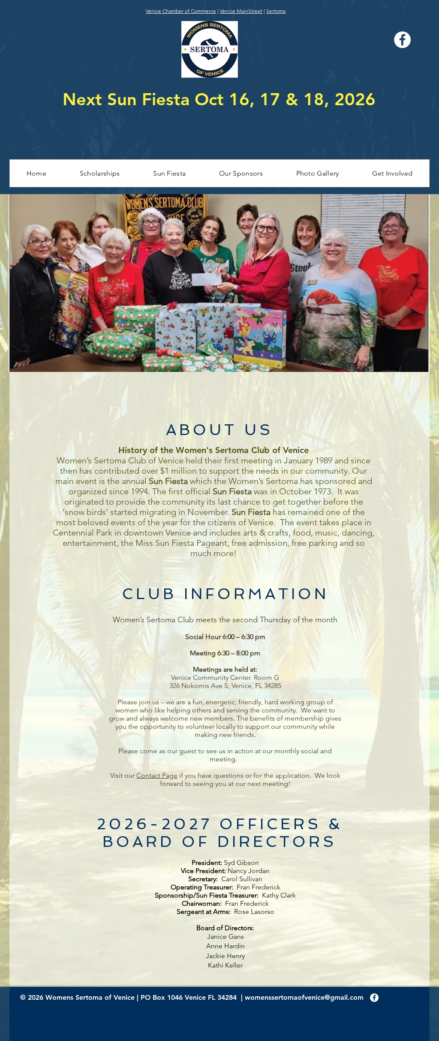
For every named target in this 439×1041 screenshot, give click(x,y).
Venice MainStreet (241, 11)
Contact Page (156, 775)
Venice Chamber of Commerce (181, 11)
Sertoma (276, 11)
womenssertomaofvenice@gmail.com (304, 997)
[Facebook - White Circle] (374, 997)
